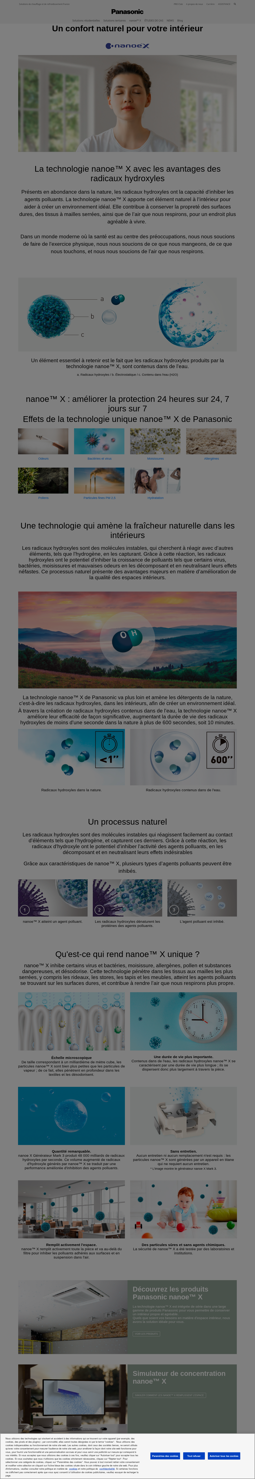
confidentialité (107, 1468)
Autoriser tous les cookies (224, 1456)
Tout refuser (194, 1456)
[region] (127, 1456)
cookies (73, 1468)
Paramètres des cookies (165, 1456)
